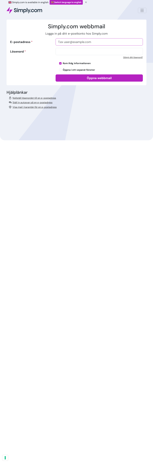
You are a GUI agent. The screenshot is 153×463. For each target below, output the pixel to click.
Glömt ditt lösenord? (133, 57)
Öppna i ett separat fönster (79, 69)
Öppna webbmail (99, 78)
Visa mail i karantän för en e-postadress (35, 107)
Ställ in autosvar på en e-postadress (32, 102)
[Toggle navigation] (142, 10)
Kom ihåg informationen (77, 63)
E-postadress (20, 42)
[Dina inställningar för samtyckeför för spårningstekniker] (5, 458)
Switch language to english (67, 2)
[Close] (86, 2)
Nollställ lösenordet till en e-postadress (34, 98)
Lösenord (17, 51)
